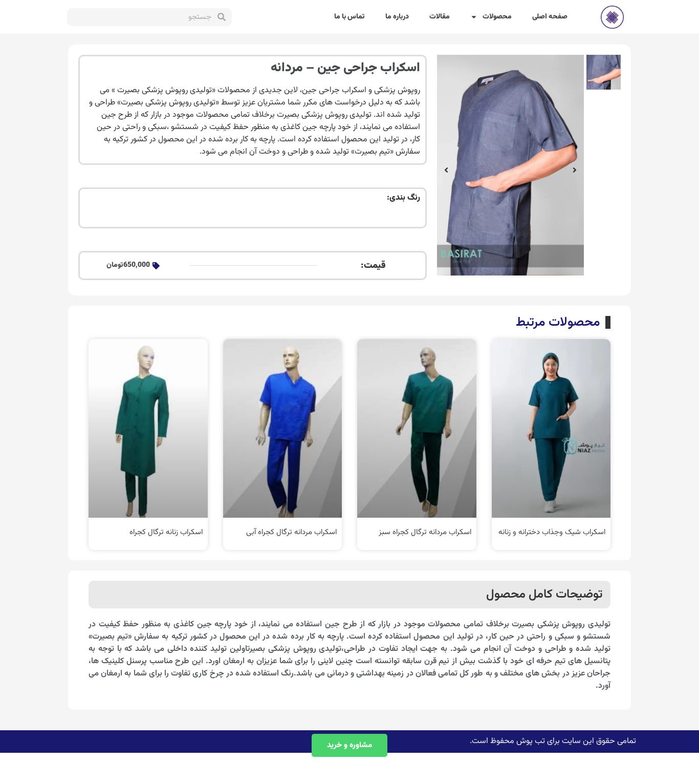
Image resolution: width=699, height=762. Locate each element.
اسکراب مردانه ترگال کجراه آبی (291, 532)
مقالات (439, 17)
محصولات (497, 17)
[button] (575, 170)
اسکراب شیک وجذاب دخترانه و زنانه (551, 532)
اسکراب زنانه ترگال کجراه (166, 532)
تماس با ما (349, 17)
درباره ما (397, 17)
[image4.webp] (510, 165)
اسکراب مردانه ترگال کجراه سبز (425, 532)
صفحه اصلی (549, 17)
